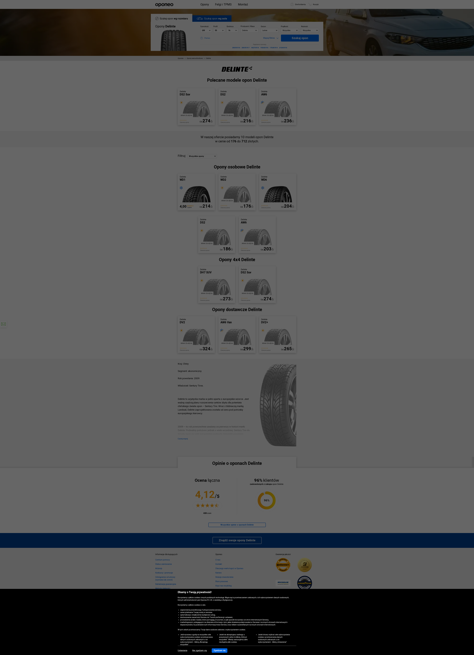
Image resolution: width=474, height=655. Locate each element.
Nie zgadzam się (199, 651)
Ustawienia (182, 651)
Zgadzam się (220, 650)
